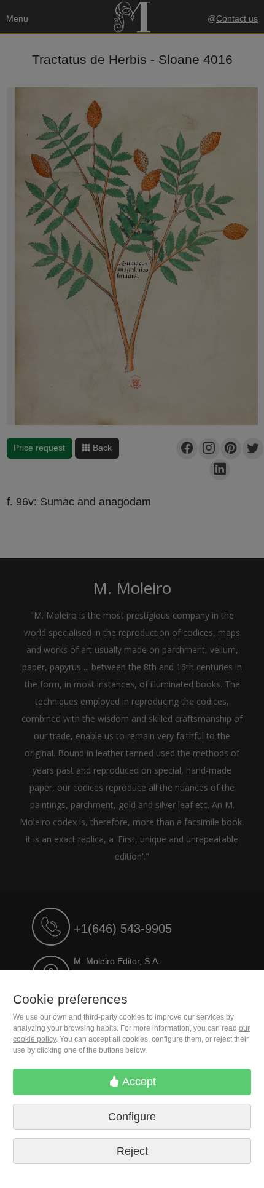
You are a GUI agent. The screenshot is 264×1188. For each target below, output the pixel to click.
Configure (132, 1117)
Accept (138, 1081)
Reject (132, 1151)
